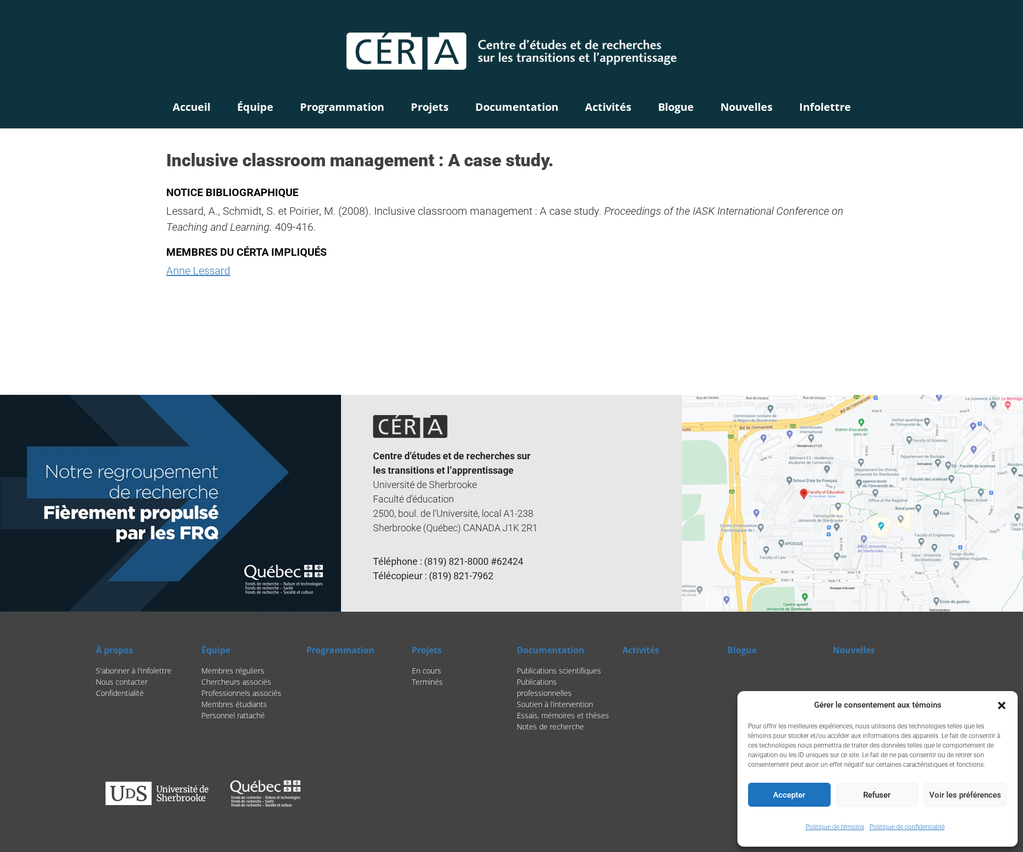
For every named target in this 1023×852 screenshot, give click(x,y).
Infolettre (825, 107)
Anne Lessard (198, 270)
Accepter (789, 795)
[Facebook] (891, 19)
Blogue (676, 107)
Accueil (191, 107)
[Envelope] (919, 19)
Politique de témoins (835, 827)
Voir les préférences (965, 795)
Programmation (342, 107)
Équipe (255, 107)
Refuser (876, 795)
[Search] (869, 19)
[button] (1001, 705)
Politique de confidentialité (907, 827)
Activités (608, 107)
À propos (114, 650)
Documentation (516, 107)
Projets (430, 107)
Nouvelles (746, 107)
